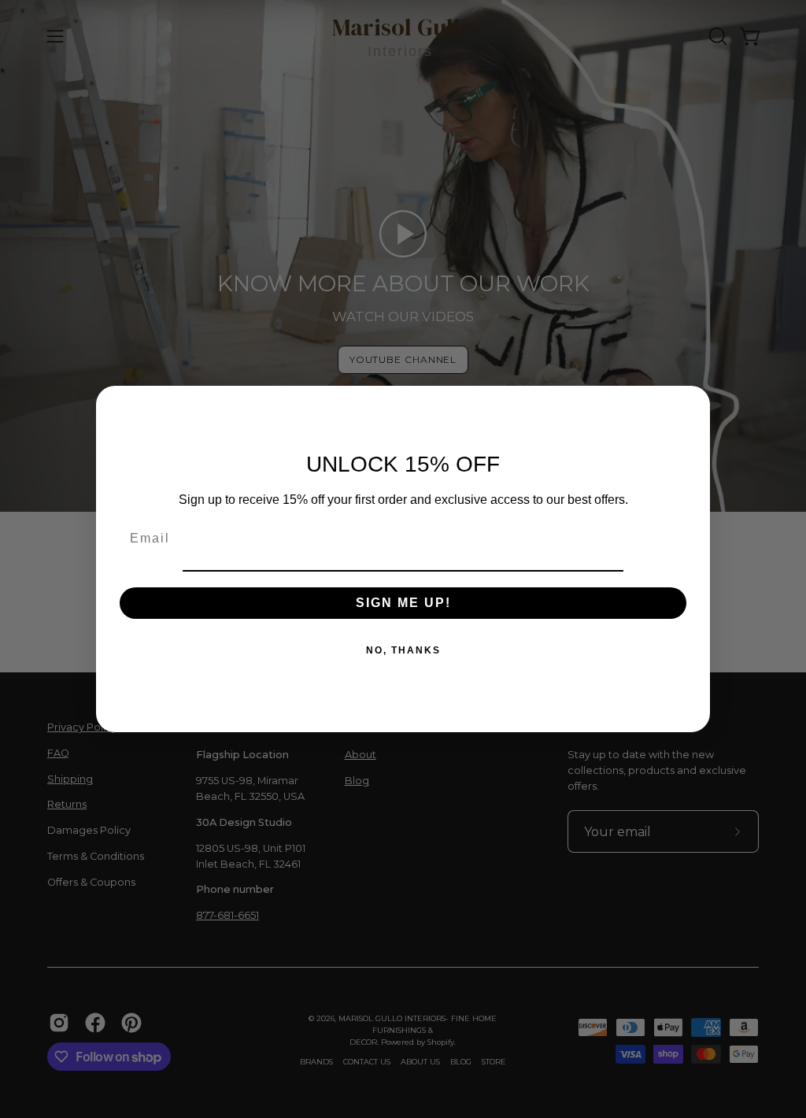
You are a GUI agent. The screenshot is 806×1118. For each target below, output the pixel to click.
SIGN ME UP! (403, 602)
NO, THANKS (403, 650)
